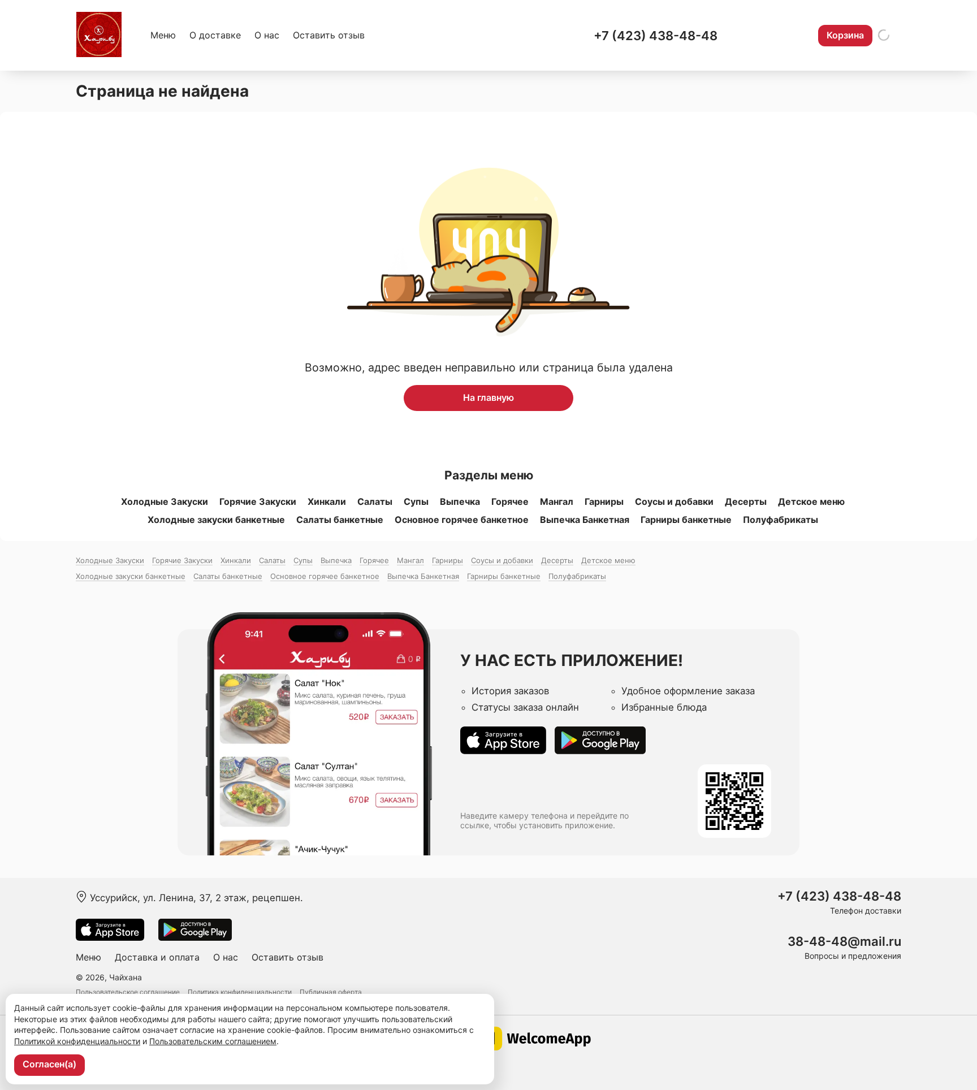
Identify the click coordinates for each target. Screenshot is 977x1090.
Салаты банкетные (339, 519)
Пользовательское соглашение (128, 992)
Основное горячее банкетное (462, 519)
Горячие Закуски (257, 501)
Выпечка (460, 501)
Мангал (556, 501)
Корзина (845, 35)
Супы (416, 501)
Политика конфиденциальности (240, 992)
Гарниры (604, 501)
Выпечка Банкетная (584, 519)
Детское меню (811, 501)
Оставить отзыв (329, 35)
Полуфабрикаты (780, 519)
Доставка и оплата (157, 957)
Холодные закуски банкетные (216, 519)
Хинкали (327, 501)
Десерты (746, 501)
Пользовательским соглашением (212, 1041)
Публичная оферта (331, 992)
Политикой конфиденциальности (77, 1041)
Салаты (374, 501)
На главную (488, 397)
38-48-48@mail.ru (844, 942)
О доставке (215, 35)
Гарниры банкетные (686, 519)
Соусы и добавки (674, 501)
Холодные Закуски (164, 501)
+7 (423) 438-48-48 (655, 35)
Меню (163, 35)
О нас (266, 35)
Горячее (510, 501)
